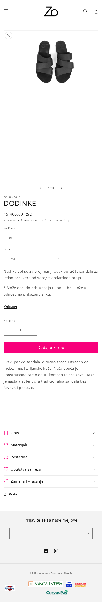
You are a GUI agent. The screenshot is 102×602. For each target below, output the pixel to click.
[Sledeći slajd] (61, 188)
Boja (7, 249)
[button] (6, 11)
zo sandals (45, 573)
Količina (9, 321)
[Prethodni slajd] (40, 188)
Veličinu (9, 228)
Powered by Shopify (61, 573)
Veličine (10, 306)
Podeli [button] (14, 494)
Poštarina (24, 220)
